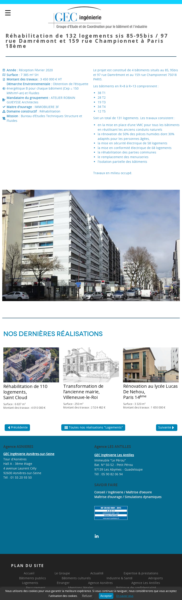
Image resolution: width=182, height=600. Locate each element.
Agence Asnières (100, 583)
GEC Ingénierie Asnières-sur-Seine (28, 454)
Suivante (164, 427)
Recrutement (35, 588)
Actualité (96, 573)
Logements (30, 583)
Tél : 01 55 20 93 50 (17, 477)
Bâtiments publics (32, 578)
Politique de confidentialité (136, 588)
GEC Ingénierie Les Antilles (114, 455)
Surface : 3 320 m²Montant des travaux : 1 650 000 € (144, 405)
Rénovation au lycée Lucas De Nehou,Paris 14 (150, 391)
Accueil (29, 573)
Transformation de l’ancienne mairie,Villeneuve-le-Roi (83, 391)
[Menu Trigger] (8, 13)
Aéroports (155, 578)
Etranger (63, 583)
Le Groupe (62, 573)
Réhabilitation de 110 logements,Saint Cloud (25, 392)
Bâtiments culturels (76, 578)
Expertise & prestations (141, 573)
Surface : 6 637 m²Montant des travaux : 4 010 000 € (24, 406)
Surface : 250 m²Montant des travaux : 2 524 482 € (84, 405)
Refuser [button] (87, 596)
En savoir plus (124, 596)
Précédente (19, 427)
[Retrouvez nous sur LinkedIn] (96, 536)
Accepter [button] (106, 596)
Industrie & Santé (120, 578)
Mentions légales (80, 588)
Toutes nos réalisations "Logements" (96, 427)
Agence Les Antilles (145, 583)
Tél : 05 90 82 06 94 (108, 474)
